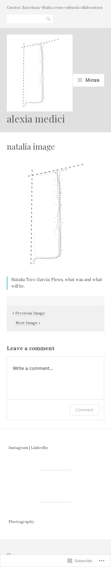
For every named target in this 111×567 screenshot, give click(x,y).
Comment (84, 409)
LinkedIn (39, 447)
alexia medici (36, 118)
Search (48, 18)
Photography (21, 521)
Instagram (18, 447)
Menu (92, 80)
